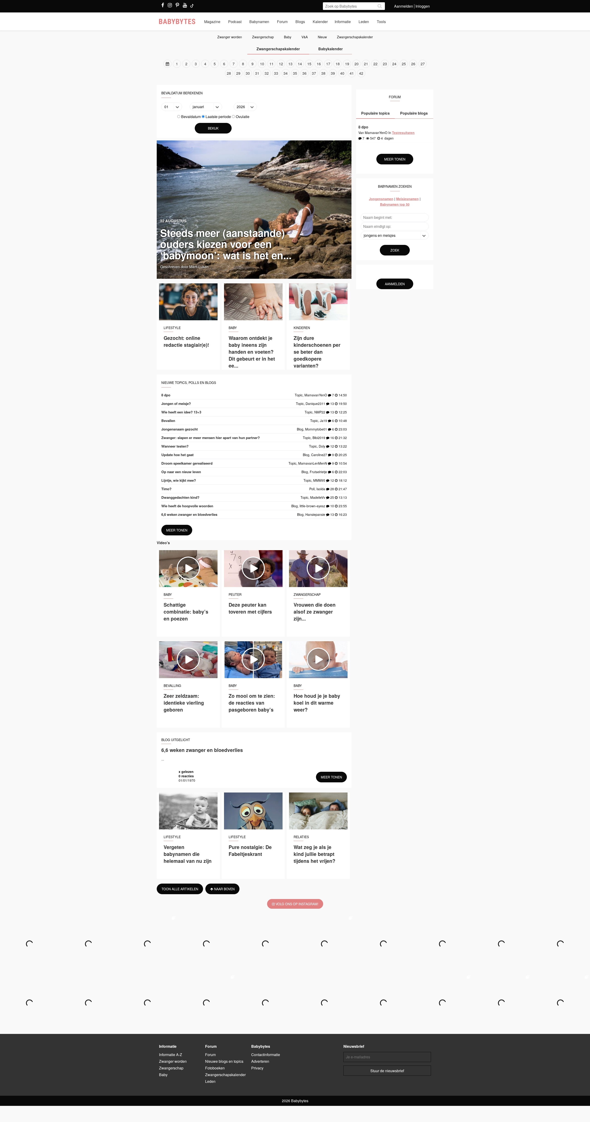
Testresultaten (403, 132)
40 (342, 73)
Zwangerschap (263, 37)
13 (290, 63)
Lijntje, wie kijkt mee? (178, 480)
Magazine (212, 21)
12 (281, 63)
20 (356, 63)
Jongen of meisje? (176, 403)
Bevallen (168, 420)
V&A (304, 37)
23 (385, 63)
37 (314, 73)
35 (295, 73)
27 (423, 63)
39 (333, 73)
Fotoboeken (215, 1068)
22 (375, 63)
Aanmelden (403, 6)
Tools (381, 21)
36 (304, 73)
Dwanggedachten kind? (180, 497)
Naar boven (224, 889)
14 (300, 63)
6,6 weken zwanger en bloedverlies (189, 514)
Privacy (257, 1068)
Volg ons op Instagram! (296, 904)
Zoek (394, 250)
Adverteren (260, 1061)
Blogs (300, 21)
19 (347, 63)
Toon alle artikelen (180, 889)
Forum (282, 21)
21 (366, 63)
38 (323, 73)
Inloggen (423, 6)
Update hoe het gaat (177, 454)
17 (328, 63)
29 (238, 73)
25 (404, 63)
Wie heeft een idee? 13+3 (181, 412)
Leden (364, 21)
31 (257, 73)
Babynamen (259, 21)
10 (262, 63)
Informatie (343, 21)
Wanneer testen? (175, 446)
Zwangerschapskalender (355, 37)
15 (309, 63)
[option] (295, 68)
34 (285, 73)
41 (352, 73)
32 (267, 73)
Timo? (166, 488)
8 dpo (165, 395)
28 (229, 73)
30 (248, 73)
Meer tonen (176, 530)
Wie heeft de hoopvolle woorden (187, 505)
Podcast (235, 21)
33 (276, 73)
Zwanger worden (229, 37)
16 (319, 63)
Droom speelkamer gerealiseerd (186, 463)
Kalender (320, 21)
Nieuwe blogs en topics (224, 1061)
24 (394, 63)
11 (271, 63)
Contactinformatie (265, 1054)
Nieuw (322, 37)
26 (413, 63)
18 (338, 63)
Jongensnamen (381, 198)
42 (361, 73)
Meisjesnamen (407, 198)
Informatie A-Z (170, 1054)
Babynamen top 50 (395, 204)
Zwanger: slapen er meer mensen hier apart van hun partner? (210, 437)
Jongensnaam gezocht (179, 429)
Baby (287, 37)
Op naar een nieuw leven (181, 471)
